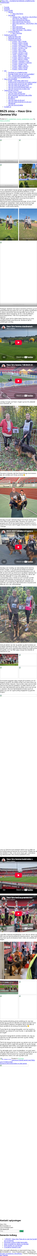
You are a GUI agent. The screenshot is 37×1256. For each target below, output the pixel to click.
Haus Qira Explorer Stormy (21, 20)
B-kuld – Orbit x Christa (20, 43)
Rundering (11, 98)
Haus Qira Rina (17, 33)
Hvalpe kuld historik (14, 40)
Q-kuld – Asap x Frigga (20, 67)
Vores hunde (8, 10)
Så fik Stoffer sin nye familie (13, 1245)
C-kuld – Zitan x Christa (20, 45)
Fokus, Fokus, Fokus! (15, 92)
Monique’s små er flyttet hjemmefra (15, 1242)
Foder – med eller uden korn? (18, 80)
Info (5, 71)
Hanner (10, 12)
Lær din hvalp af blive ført (16, 94)
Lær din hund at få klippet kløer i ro (19, 87)
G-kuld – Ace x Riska (19, 51)
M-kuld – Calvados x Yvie (20, 61)
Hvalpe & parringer (10, 35)
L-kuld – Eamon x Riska (20, 59)
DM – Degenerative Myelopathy (18, 76)
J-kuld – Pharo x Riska (19, 56)
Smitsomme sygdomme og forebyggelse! (22, 82)
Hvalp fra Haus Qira (14, 36)
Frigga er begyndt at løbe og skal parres (13, 1063)
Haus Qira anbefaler (10, 79)
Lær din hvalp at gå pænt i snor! (18, 85)
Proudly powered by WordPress (11, 1253)
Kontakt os (7, 107)
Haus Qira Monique (18, 28)
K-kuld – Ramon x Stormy (20, 58)
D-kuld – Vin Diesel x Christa (21, 46)
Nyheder (7, 9)
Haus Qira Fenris (17, 13)
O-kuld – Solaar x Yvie (19, 64)
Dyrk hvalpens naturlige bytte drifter (20, 95)
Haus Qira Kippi (17, 27)
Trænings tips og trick (11, 90)
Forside (6, 7)
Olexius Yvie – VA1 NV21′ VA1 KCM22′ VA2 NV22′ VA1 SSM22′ (24, 17)
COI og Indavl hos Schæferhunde (19, 77)
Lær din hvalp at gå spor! (16, 100)
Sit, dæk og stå (13, 97)
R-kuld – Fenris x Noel (19, 69)
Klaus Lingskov (5, 120)
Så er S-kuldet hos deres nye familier (16, 1244)
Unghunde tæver (13, 31)
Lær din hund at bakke (15, 105)
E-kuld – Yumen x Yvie (19, 48)
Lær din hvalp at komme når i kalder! (20, 84)
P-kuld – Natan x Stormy (20, 66)
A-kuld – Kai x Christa (19, 41)
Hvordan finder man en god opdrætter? (21, 74)
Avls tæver (11, 15)
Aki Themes (4, 1255)
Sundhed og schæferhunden (17, 72)
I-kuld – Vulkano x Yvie (19, 54)
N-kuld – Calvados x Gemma (22, 62)
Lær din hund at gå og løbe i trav (19, 89)
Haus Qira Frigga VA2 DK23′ (21, 22)
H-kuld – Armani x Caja (19, 53)
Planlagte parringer (14, 38)
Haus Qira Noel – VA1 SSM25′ (22, 30)
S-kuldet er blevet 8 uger (12, 1247)
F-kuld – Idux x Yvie (18, 49)
